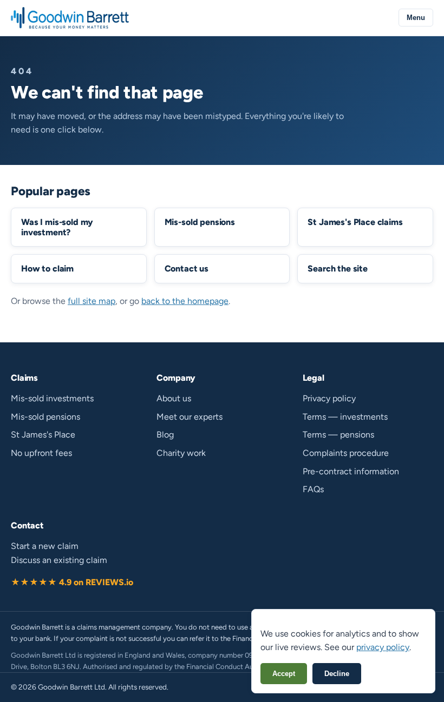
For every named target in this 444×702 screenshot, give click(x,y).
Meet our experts (189, 417)
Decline (336, 674)
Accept (283, 674)
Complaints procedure (346, 453)
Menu (416, 18)
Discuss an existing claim (59, 560)
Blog (165, 434)
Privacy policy (329, 398)
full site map (91, 301)
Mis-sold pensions (45, 417)
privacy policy (382, 647)
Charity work (181, 453)
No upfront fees (41, 453)
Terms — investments (345, 417)
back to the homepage (184, 301)
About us (173, 398)
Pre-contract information (351, 471)
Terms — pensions (338, 434)
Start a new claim (45, 546)
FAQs (313, 489)
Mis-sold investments (52, 398)
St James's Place (43, 434)
